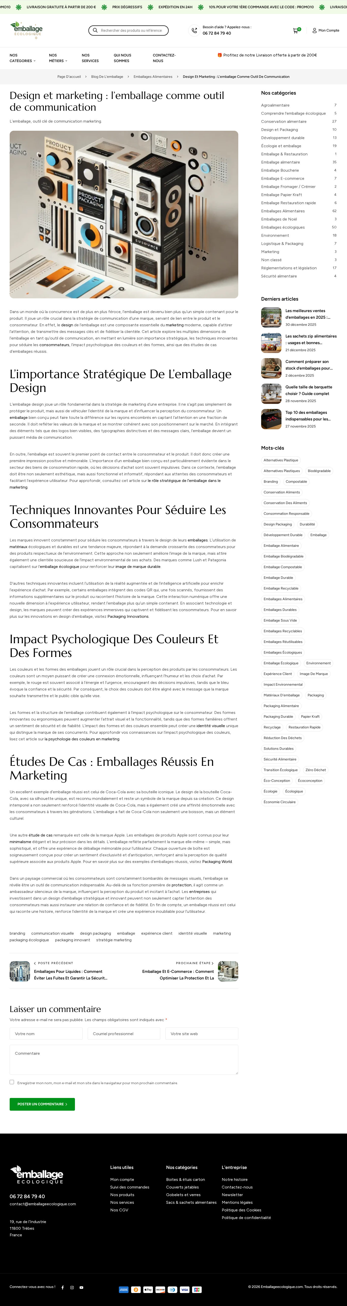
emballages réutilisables (283, 642)
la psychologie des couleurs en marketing (82, 739)
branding (17, 933)
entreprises (199, 891)
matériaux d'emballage (282, 695)
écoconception (310, 781)
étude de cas (41, 835)
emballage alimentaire (281, 546)
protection (182, 885)
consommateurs (54, 344)
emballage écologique (59, 566)
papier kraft (310, 716)
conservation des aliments (285, 503)
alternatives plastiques (282, 471)
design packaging (95, 933)
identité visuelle (211, 725)
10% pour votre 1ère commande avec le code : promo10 (239, 7)
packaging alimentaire (281, 706)
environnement (318, 663)
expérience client (156, 933)
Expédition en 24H (153, 7)
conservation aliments (282, 492)
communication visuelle (52, 933)
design (67, 324)
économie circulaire (280, 802)
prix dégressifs (105, 7)
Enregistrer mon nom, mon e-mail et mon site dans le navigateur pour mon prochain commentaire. (98, 1083)
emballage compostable (283, 567)
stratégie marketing (114, 939)
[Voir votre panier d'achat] (295, 30)
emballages (198, 540)
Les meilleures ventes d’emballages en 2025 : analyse (307, 314)
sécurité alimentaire (280, 759)
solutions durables (279, 748)
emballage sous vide (280, 620)
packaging (316, 695)
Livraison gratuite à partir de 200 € (39, 7)
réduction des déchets (283, 738)
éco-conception (277, 781)
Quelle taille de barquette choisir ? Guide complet (309, 390)
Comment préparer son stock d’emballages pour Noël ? (308, 365)
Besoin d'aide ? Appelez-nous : (227, 27)
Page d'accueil (69, 77)
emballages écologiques (283, 652)
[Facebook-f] (62, 1287)
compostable (296, 481)
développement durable (283, 535)
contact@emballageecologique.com (43, 1203)
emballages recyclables (283, 631)
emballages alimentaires (283, 599)
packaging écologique (29, 939)
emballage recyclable (281, 588)
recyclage (272, 727)
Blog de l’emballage (107, 77)
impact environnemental (283, 684)
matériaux (18, 546)
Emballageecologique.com (282, 1287)
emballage (19, 417)
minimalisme (20, 841)
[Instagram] (72, 1287)
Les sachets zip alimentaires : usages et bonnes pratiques (311, 340)
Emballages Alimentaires (153, 77)
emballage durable (278, 578)
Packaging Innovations (128, 616)
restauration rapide (305, 727)
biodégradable (319, 471)
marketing (175, 324)
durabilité (307, 524)
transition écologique (281, 770)
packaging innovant (72, 939)
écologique (294, 791)
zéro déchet (316, 770)
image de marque (131, 566)
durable (154, 566)
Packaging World (217, 861)
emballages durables (280, 610)
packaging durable (278, 716)
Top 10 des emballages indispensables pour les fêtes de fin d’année (307, 416)
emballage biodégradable (284, 556)
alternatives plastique (281, 460)
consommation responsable (286, 513)
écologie (270, 791)
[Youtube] (81, 1287)
